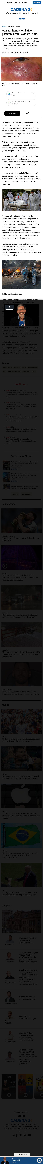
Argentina (15, 13)
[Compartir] (27, 113)
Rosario (33, 13)
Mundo (4, 26)
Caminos (17, 3)
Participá (37, 3)
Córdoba (25, 13)
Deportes (9, 3)
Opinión (24, 3)
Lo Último (8, 13)
